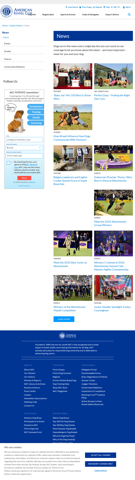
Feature (7, 59)
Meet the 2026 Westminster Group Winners (110, 223)
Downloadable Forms (91, 373)
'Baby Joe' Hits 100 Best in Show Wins (72, 97)
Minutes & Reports (32, 380)
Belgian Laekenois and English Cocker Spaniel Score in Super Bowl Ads (70, 181)
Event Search (73, 7)
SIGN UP (24, 178)
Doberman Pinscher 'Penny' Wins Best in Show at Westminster (113, 179)
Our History (29, 376)
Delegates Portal (89, 369)
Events (7, 43)
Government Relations (14, 66)
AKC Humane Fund (33, 432)
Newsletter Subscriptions (35, 398)
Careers (27, 394)
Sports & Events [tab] (68, 14)
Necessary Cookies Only (100, 464)
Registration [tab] (48, 14)
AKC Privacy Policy (24, 186)
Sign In (128, 7)
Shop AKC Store (60, 387)
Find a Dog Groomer (62, 373)
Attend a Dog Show (33, 417)
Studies (7, 51)
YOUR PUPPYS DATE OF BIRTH (13, 152)
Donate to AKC (31, 425)
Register (99, 7)
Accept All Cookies (100, 455)
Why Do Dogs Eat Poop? (64, 436)
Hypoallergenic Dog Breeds (65, 432)
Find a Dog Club (31, 428)
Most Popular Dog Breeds (64, 428)
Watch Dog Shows (61, 417)
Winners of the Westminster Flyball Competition (70, 308)
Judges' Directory (89, 384)
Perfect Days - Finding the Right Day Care (112, 97)
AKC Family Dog (101, 91)
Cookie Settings (100, 470)
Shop (108, 7)
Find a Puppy (87, 7)
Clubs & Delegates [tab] (90, 14)
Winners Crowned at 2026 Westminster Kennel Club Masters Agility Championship (111, 266)
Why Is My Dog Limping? (64, 439)
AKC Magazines (60, 391)
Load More (64, 319)
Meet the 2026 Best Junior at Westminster (70, 264)
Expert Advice (16, 25)
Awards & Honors (32, 387)
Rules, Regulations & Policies (94, 376)
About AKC (29, 369)
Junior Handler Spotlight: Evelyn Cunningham (112, 308)
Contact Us (29, 405)
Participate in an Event (34, 421)
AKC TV (117, 7)
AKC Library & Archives (34, 384)
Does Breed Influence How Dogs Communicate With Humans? (72, 137)
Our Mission (29, 373)
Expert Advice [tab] (112, 14)
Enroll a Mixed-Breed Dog (64, 380)
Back (6, 37)
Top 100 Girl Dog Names (64, 421)
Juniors (57, 259)
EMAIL (7, 136)
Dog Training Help (61, 384)
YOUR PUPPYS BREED (11, 144)
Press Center (30, 391)
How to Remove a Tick (63, 443)
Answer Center (88, 380)
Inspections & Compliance (93, 391)
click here (32, 182)
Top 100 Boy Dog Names (64, 425)
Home (5, 25)
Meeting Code (30, 402)
